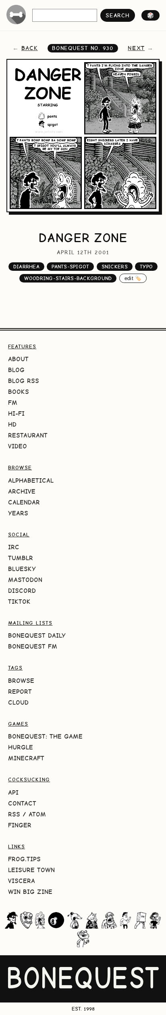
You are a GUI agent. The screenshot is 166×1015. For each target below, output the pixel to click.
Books (18, 392)
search (117, 15)
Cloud (18, 702)
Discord (22, 590)
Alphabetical (31, 480)
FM (12, 402)
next (136, 48)
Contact (22, 803)
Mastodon (25, 580)
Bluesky (22, 569)
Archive (21, 491)
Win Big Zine (30, 892)
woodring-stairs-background (68, 278)
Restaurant (28, 435)
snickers (115, 267)
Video (17, 446)
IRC (13, 547)
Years (18, 513)
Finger (19, 825)
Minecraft (26, 758)
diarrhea (26, 267)
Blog (16, 370)
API (13, 792)
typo (146, 267)
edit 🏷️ (133, 278)
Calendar (24, 502)
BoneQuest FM (32, 646)
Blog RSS (23, 381)
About (18, 359)
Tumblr (20, 558)
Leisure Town (31, 870)
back (29, 48)
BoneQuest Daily (37, 635)
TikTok (19, 601)
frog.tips (24, 859)
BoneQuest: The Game (45, 736)
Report (20, 691)
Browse (21, 680)
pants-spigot (70, 267)
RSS (14, 814)
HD (12, 424)
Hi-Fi (16, 413)
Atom (37, 814)
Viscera (21, 881)
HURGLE (20, 747)
